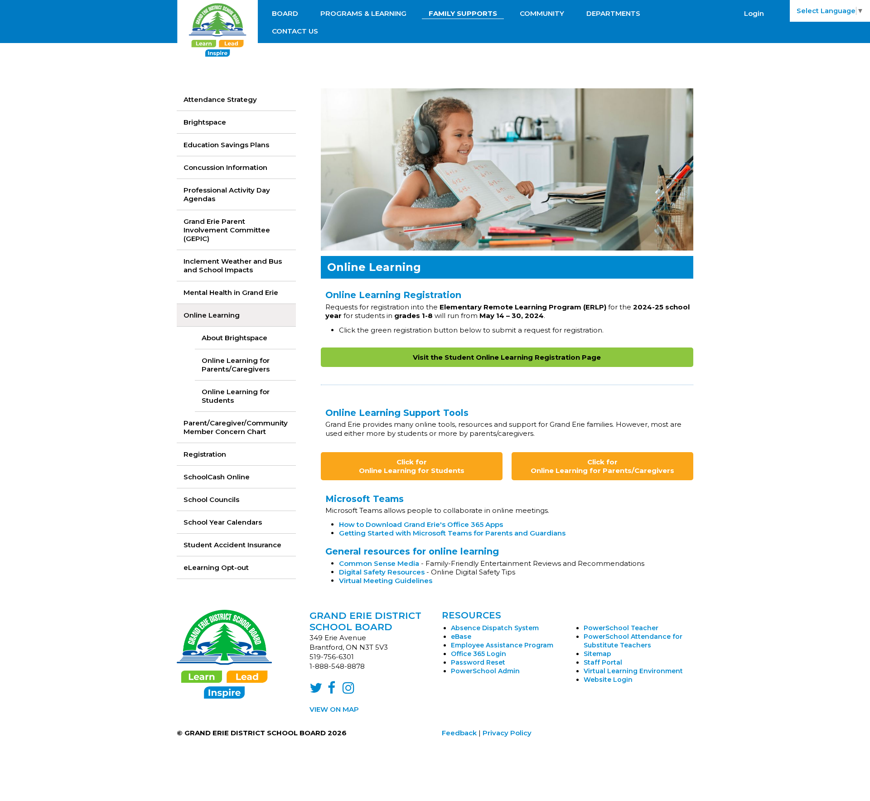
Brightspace (205, 122)
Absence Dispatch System (495, 628)
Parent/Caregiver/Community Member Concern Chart (236, 427)
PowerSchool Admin (485, 671)
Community (542, 13)
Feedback (459, 733)
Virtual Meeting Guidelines (385, 580)
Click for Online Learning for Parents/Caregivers (602, 466)
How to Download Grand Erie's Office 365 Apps (421, 524)
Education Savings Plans (226, 144)
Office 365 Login (478, 654)
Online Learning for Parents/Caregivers (236, 364)
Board (285, 13)
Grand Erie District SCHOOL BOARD (365, 621)
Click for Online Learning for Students (411, 466)
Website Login (608, 680)
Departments (613, 13)
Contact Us (295, 31)
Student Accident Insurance (232, 544)
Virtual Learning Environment (633, 671)
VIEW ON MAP (334, 709)
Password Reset (478, 662)
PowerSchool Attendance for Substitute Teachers (633, 640)
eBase (461, 636)
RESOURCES (471, 615)
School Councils (211, 499)
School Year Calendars (223, 522)
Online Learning (212, 315)
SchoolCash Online (217, 477)
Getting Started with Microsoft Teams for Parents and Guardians (452, 533)
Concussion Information (225, 167)
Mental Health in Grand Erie (231, 292)
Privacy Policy (507, 733)
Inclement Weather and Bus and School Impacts (233, 265)
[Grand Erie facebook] (331, 690)
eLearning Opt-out (216, 567)
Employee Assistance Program (502, 645)
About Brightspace (234, 337)
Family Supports (463, 13)
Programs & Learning (363, 13)
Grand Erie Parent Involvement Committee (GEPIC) (227, 230)
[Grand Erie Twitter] (315, 690)
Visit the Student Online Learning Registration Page (507, 357)
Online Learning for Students (236, 396)
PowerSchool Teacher (621, 628)
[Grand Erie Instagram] (348, 690)
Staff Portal (603, 662)
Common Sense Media (379, 563)
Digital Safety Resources (382, 572)
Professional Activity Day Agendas (227, 194)
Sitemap (597, 654)
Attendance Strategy (220, 99)
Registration (205, 454)
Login (754, 13)
